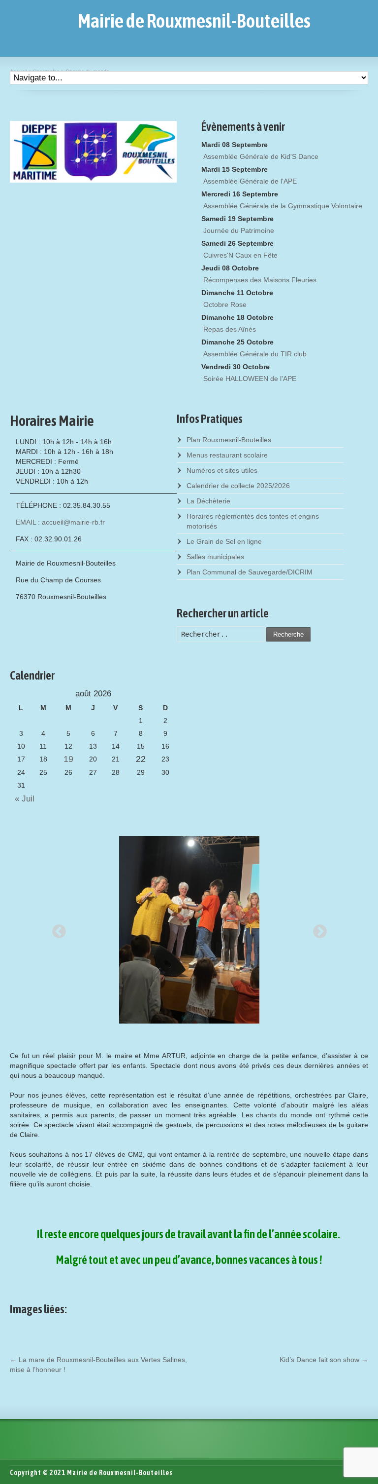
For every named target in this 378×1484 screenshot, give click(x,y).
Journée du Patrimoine (238, 230)
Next (317, 929)
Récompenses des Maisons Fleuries (259, 280)
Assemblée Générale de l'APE (250, 181)
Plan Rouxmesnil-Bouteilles (229, 440)
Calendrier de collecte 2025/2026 (238, 486)
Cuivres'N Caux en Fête (240, 255)
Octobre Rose (225, 304)
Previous (56, 929)
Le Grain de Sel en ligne (224, 541)
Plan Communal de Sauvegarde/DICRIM (250, 572)
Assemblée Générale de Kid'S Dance (260, 156)
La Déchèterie (208, 501)
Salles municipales (215, 557)
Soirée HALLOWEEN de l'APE (249, 378)
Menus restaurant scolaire (227, 455)
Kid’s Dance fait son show (324, 1360)
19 (68, 759)
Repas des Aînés (229, 329)
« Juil (22, 798)
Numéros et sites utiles (222, 470)
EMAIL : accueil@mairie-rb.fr (60, 522)
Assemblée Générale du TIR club (255, 354)
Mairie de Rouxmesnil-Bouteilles (194, 21)
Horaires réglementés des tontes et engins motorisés (253, 521)
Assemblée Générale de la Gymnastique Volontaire (282, 206)
